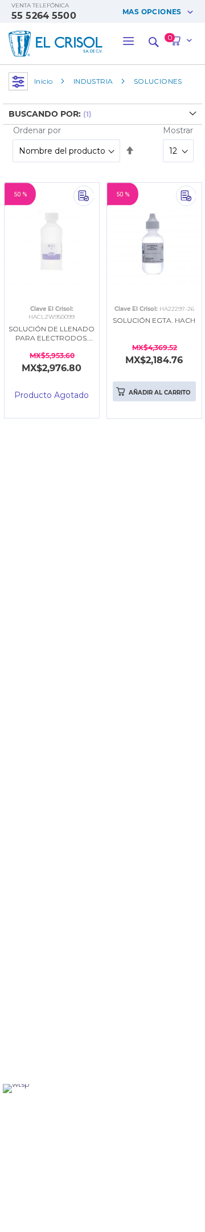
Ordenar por (37, 130)
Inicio (43, 81)
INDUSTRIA (93, 81)
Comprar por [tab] (18, 81)
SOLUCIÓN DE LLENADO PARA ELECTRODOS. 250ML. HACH (52, 334)
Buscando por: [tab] (45, 114)
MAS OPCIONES (152, 11)
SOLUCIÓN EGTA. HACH (154, 320)
